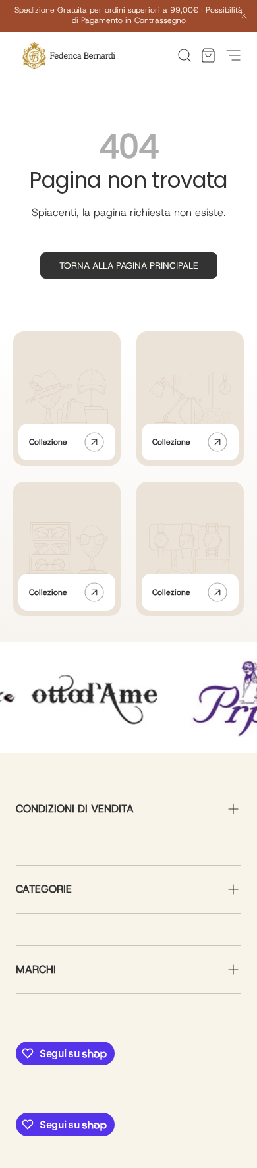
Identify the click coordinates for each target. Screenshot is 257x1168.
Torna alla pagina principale (128, 265)
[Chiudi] (244, 17)
